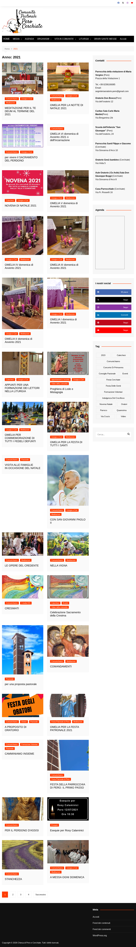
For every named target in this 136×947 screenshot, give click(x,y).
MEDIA (16, 39)
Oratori (24, 722)
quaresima (121, 410)
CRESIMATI (12, 608)
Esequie (54, 825)
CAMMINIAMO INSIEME (19, 753)
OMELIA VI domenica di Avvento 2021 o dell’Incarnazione (64, 137)
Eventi (65, 603)
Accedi (123, 39)
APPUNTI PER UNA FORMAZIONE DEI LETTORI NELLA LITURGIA (22, 388)
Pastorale (25, 460)
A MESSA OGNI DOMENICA (67, 877)
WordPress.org (100, 935)
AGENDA (29, 39)
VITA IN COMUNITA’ (64, 39)
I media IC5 (25, 603)
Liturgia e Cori (26, 99)
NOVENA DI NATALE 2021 (20, 205)
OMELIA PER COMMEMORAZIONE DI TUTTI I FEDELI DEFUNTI (20, 438)
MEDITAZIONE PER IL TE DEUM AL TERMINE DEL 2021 (20, 111)
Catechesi (10, 200)
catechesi (121, 355)
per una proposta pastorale (21, 684)
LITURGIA (84, 39)
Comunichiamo (12, 99)
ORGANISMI (43, 39)
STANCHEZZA (13, 879)
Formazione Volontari (29, 744)
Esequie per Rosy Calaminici (67, 830)
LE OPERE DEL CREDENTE (22, 565)
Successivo (40, 894)
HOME (6, 39)
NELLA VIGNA (58, 565)
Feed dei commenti (102, 929)
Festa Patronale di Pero (60, 722)
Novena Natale (106, 404)
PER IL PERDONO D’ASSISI (22, 830)
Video (123, 416)
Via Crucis (105, 416)
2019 (103, 355)
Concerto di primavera (113, 367)
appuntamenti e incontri (60, 380)
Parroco (103, 410)
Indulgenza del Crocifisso (113, 398)
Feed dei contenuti (101, 923)
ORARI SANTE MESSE (105, 39)
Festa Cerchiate (113, 380)
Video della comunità (59, 384)
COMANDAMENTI (61, 666)
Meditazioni (10, 103)
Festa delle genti (113, 386)
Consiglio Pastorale (107, 373)
